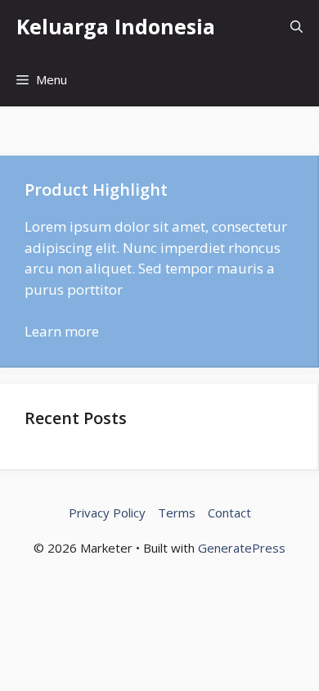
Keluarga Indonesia (115, 26)
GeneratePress (241, 548)
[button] (296, 26)
